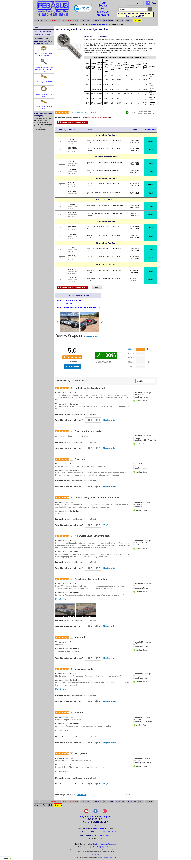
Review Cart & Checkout (42, 31)
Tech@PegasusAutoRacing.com (107, 847)
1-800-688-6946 (97, 828)
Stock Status (150, 130)
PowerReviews (92, 336)
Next (128, 795)
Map (105, 20)
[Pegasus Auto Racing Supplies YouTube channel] (86, 813)
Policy (45, 805)
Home (36, 20)
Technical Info (97, 20)
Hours (111, 20)
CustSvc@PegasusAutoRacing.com (104, 844)
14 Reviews (78, 112)
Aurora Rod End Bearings (68, 304)
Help (51, 805)
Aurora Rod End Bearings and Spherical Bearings (78, 307)
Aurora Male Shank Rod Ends (70, 300)
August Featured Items (70, 20)
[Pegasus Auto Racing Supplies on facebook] (95, 813)
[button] (83, 8)
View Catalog (109, 801)
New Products (85, 20)
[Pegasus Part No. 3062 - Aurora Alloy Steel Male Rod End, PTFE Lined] (69, 59)
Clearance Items (55, 20)
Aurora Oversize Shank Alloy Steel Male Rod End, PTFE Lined (44, 69)
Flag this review (109, 420)
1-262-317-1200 (105, 835)
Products (44, 20)
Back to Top (81, 795)
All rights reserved (108, 857)
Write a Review (90, 112)
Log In (135, 3)
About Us (128, 20)
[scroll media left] (57, 322)
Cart (152, 2)
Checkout (137, 20)
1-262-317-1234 (109, 832)
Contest (129, 801)
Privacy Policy (95, 854)
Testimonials (120, 801)
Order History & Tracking (42, 34)
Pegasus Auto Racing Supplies (95, 816)
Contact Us (119, 20)
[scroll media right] (102, 322)
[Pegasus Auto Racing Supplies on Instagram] (105, 813)
